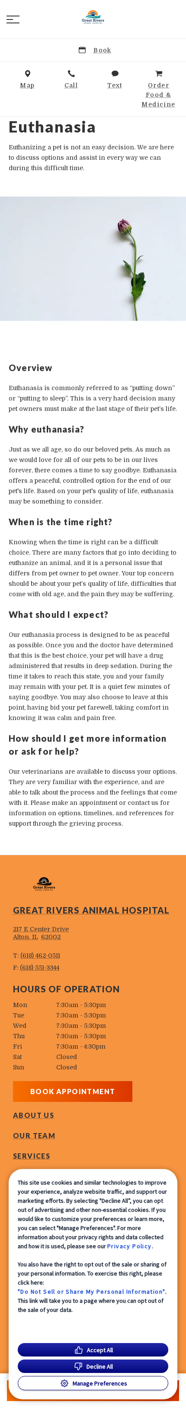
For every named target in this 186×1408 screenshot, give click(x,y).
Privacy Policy (129, 1246)
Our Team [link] (34, 1136)
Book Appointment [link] (72, 1091)
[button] (12, 19)
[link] (93, 17)
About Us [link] (33, 1115)
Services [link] (31, 1156)
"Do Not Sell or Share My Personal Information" (91, 1291)
